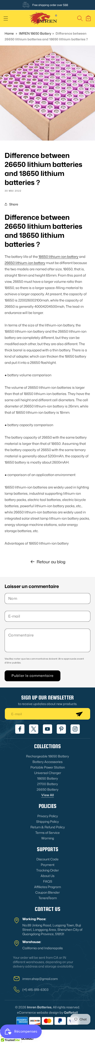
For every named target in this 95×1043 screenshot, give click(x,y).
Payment (47, 864)
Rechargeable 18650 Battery (47, 756)
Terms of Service (47, 832)
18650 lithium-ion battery (58, 256)
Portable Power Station (47, 767)
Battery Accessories (47, 762)
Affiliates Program (47, 887)
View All (47, 795)
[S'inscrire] (79, 714)
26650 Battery (47, 789)
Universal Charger (47, 773)
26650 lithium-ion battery (25, 262)
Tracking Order (47, 870)
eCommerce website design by (40, 1012)
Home (9, 33)
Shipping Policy (47, 821)
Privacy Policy (47, 816)
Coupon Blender (47, 892)
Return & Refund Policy (47, 827)
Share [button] (13, 204)
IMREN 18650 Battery (35, 33)
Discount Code (47, 859)
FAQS (47, 881)
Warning (47, 838)
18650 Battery (47, 778)
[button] (6, 18)
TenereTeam (48, 898)
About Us (47, 876)
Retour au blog (51, 562)
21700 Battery (47, 784)
